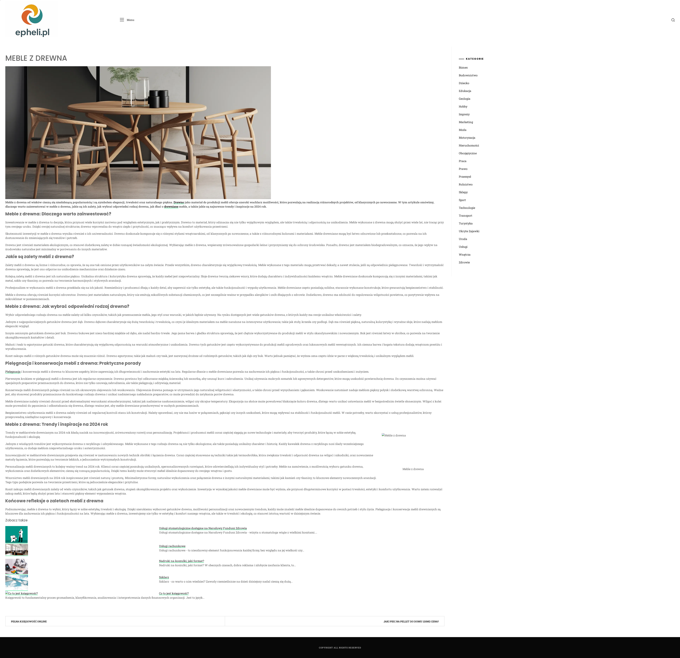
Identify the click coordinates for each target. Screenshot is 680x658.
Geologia (464, 98)
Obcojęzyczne (468, 153)
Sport (462, 200)
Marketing (466, 122)
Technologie (467, 208)
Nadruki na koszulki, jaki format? (181, 561)
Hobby (463, 106)
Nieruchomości (469, 145)
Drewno (179, 202)
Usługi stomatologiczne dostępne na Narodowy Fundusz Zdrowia (203, 528)
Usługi (463, 246)
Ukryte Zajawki (469, 231)
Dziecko (464, 83)
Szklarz (164, 577)
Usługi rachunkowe (172, 546)
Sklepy (463, 192)
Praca (462, 161)
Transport (465, 215)
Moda (462, 130)
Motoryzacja (467, 137)
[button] (127, 20)
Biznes (463, 67)
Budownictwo (468, 75)
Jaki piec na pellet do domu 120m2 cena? (411, 621)
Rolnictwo (466, 184)
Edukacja (465, 91)
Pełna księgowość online (29, 621)
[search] (673, 19)
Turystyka (466, 223)
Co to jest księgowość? (174, 593)
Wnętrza (465, 254)
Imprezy (464, 114)
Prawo (463, 169)
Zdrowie (464, 262)
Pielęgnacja (13, 371)
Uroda (463, 239)
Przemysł (465, 176)
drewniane (171, 206)
